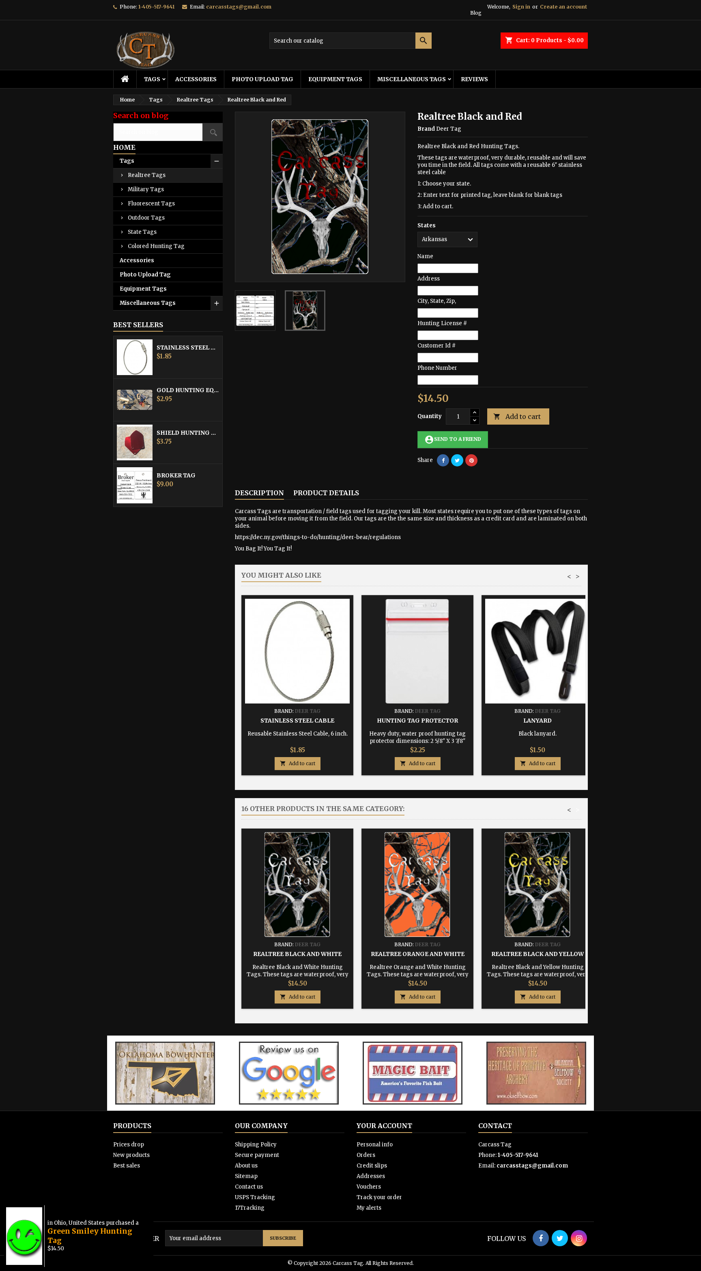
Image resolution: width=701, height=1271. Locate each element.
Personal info (375, 1144)
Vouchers (369, 1186)
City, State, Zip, (436, 301)
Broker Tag (176, 475)
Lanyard (537, 720)
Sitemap (246, 1176)
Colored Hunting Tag (156, 246)
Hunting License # (442, 323)
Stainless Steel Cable (188, 347)
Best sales (126, 1165)
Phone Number (437, 368)
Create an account (563, 7)
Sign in (521, 7)
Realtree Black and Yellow (537, 954)
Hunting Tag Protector (417, 720)
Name (425, 256)
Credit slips (372, 1165)
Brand (426, 128)
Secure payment (257, 1155)
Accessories (196, 79)
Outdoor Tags (146, 217)
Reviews (474, 79)
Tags (152, 79)
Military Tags (146, 189)
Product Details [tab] (326, 493)
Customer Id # (436, 345)
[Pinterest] (471, 460)
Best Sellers (138, 325)
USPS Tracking (255, 1197)
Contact (495, 1126)
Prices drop (128, 1144)
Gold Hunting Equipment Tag (188, 390)
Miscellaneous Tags (411, 79)
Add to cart (517, 416)
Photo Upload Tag (262, 79)
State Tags (142, 232)
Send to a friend (452, 440)
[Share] (443, 460)
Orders (366, 1155)
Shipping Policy (256, 1144)
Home (124, 147)
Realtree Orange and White (417, 954)
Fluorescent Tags (151, 203)
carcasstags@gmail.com (238, 7)
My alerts (369, 1207)
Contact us (249, 1186)
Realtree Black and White (297, 954)
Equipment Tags (335, 79)
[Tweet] (457, 460)
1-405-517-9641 (156, 7)
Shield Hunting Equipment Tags (188, 432)
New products (131, 1155)
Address (428, 278)
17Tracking (249, 1207)
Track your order (379, 1197)
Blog (476, 13)
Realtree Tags (147, 175)
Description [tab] (259, 493)
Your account (384, 1126)
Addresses (371, 1176)
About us (246, 1165)
